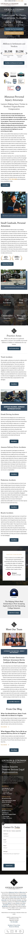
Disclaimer (10, 925)
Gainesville (4, 900)
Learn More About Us (14, 701)
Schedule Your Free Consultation (14, 29)
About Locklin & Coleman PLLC (14, 33)
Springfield (5, 904)
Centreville (19, 897)
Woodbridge (5, 906)
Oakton (9, 903)
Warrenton (22, 892)
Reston (18, 903)
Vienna (23, 904)
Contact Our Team (7, 264)
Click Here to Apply (14, 612)
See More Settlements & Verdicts (14, 63)
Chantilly (24, 897)
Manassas (11, 892)
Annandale (23, 895)
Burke (15, 897)
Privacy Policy (17, 925)
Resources (11, 926)
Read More (14, 384)
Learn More (5, 185)
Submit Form (9, 865)
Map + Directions (7, 793)
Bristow (11, 897)
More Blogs (14, 750)
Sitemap (17, 926)
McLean (24, 901)
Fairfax (16, 892)
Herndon (19, 900)
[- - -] (25, 4)
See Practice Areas (14, 348)
